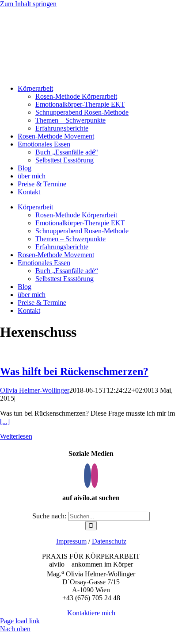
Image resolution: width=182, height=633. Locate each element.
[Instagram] (94, 475)
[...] (5, 421)
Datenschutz (109, 541)
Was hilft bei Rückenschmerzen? (74, 371)
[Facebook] (87, 475)
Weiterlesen (16, 436)
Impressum (71, 541)
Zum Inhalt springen (28, 4)
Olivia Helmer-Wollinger (34, 390)
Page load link (20, 621)
